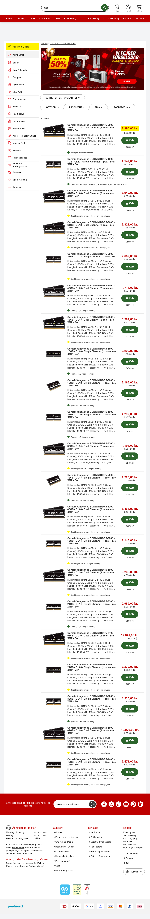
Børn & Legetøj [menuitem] (20, 69)
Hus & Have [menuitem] (18, 113)
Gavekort (139, 18)
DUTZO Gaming (111, 18)
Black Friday (70, 18)
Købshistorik (96, 846)
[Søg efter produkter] (104, 7)
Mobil (32, 18)
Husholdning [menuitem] (19, 121)
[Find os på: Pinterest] (133, 804)
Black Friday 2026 (64, 870)
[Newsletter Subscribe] (92, 804)
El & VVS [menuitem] (17, 91)
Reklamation (97, 837)
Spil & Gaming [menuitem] (20, 179)
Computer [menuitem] (17, 77)
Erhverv (127, 18)
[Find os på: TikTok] (118, 804)
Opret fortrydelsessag (101, 841)
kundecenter (18, 847)
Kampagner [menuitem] (18, 54)
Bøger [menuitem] (16, 62)
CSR (57, 865)
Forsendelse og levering (67, 837)
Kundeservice (62, 851)
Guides (58, 832)
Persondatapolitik (63, 860)
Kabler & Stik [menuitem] (19, 128)
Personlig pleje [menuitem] (20, 157)
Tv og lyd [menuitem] (17, 186)
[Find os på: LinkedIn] (140, 804)
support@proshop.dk (19, 850)
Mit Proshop (96, 832)
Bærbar (9, 18)
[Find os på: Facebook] (104, 804)
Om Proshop (132, 853)
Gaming (21, 18)
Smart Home (45, 18)
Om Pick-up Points (64, 841)
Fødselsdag (93, 18)
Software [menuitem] (17, 172)
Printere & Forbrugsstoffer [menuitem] (20, 165)
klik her (40, 865)
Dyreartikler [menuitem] (18, 84)
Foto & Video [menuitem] (19, 99)
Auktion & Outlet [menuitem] (21, 46)
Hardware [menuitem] (17, 106)
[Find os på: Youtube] (126, 804)
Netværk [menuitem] (17, 150)
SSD (58, 18)
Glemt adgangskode (100, 851)
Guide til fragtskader (100, 856)
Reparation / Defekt (64, 846)
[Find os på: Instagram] (111, 804)
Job (127, 862)
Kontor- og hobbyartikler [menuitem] (24, 135)
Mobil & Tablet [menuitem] (20, 143)
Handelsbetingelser (64, 856)
